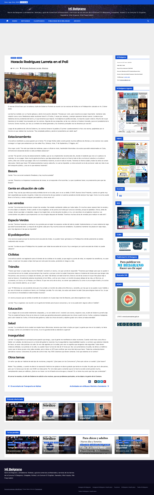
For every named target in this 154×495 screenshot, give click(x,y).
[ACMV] (128, 299)
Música (33, 442)
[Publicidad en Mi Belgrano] (130, 265)
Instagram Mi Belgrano (84, 487)
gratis (56, 442)
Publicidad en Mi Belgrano (59, 21)
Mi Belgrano (77, 9)
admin (26, 451)
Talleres (106, 444)
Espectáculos (26, 442)
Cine (51, 442)
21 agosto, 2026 (123, 451)
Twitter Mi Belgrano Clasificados (87, 491)
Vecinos (19, 57)
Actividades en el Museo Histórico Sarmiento (88, 386)
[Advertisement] (77, 36)
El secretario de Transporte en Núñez (26, 386)
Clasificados (39, 21)
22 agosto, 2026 (51, 451)
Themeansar (38, 489)
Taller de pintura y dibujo (93, 447)
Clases (87, 444)
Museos (62, 442)
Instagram (25, 21)
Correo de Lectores (128, 440)
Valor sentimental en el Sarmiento (56, 416)
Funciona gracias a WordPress (13, 489)
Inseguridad (138, 440)
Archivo (77, 21)
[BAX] (130, 218)
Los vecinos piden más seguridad (91, 416)
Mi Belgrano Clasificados (128, 487)
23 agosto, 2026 (15, 451)
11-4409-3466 (127, 77)
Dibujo (101, 444)
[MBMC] (132, 163)
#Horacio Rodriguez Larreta (31, 68)
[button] (148, 21)
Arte (82, 444)
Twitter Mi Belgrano (142, 487)
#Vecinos (45, 68)
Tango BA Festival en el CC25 (20, 416)
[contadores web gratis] (129, 324)
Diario (14, 21)
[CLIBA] (132, 245)
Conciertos (17, 442)
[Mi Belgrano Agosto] (132, 112)
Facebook (117, 487)
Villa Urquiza (11, 444)
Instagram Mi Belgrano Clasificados (102, 487)
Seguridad (120, 442)
